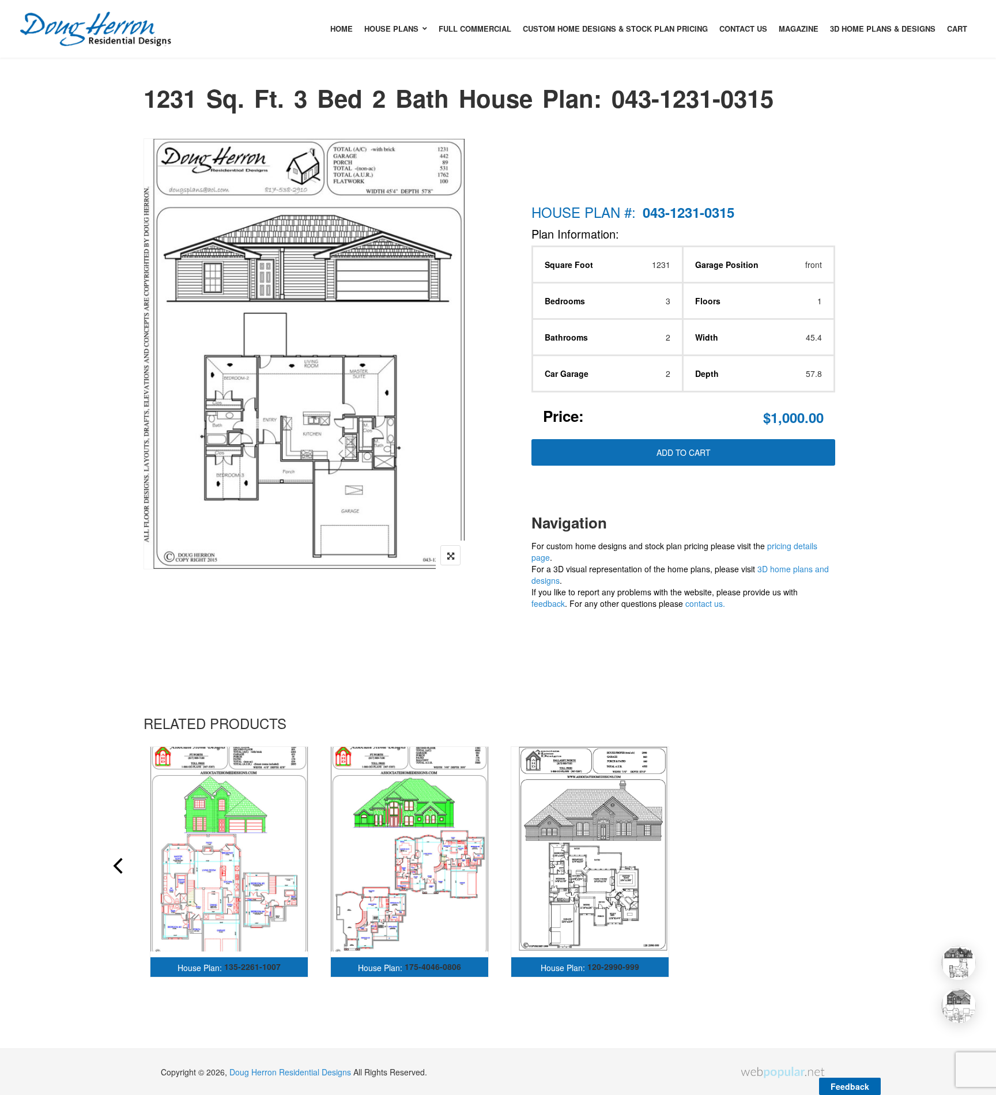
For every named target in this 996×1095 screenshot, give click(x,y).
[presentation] (117, 867)
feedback (548, 603)
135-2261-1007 (252, 966)
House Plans (391, 28)
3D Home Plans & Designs (882, 28)
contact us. (705, 603)
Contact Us (743, 28)
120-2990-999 (613, 966)
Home (341, 28)
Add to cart (684, 452)
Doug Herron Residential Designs (290, 1072)
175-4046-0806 (433, 966)
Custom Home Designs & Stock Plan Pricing (615, 28)
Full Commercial (475, 28)
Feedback (850, 1086)
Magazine (798, 28)
